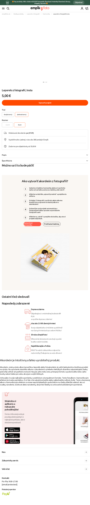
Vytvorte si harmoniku (28, 224)
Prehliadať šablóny (51, 224)
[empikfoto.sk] (45, 8)
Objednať (78, 2)
